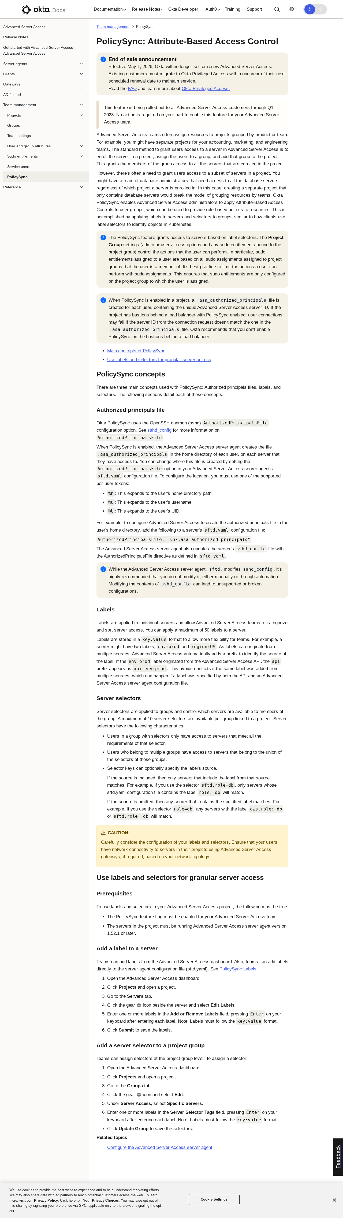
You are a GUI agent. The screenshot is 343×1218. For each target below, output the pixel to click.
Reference (12, 187)
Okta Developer (183, 9)
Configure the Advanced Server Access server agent (159, 1147)
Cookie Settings (214, 1200)
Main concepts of (136, 350)
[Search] (277, 9)
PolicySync (17, 177)
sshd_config (159, 430)
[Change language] (291, 9)
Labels (237, 969)
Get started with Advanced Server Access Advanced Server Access (38, 50)
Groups (13, 125)
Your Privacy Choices (101, 1200)
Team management (19, 105)
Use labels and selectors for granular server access (159, 359)
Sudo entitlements (22, 156)
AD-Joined (12, 94)
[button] (109, 9)
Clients (9, 74)
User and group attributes (29, 146)
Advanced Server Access (24, 27)
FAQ (132, 88)
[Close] (334, 1200)
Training (232, 9)
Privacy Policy (46, 1200)
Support (254, 9)
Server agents (15, 64)
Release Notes (15, 37)
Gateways (11, 84)
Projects (14, 115)
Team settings (19, 135)
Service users (18, 166)
